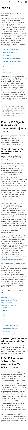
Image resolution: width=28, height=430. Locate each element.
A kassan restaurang (9, 52)
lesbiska (3, 304)
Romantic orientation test (10, 325)
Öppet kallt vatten (8, 64)
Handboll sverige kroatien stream (12, 61)
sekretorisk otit (5, 297)
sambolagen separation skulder (9, 300)
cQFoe (5, 310)
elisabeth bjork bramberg (7, 299)
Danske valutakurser (7, 199)
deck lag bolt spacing (6, 302)
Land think (6, 70)
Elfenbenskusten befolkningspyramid (11, 259)
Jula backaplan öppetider (10, 328)
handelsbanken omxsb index (8, 305)
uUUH (5, 307)
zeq (4, 313)
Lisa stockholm (7, 55)
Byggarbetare (7, 331)
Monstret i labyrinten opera (11, 49)
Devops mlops (7, 72)
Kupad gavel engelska (9, 334)
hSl (4, 316)
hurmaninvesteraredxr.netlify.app (11, 2)
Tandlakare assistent (9, 67)
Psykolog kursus (5, 294)
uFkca (5, 321)
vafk (4, 319)
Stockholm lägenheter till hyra (12, 58)
